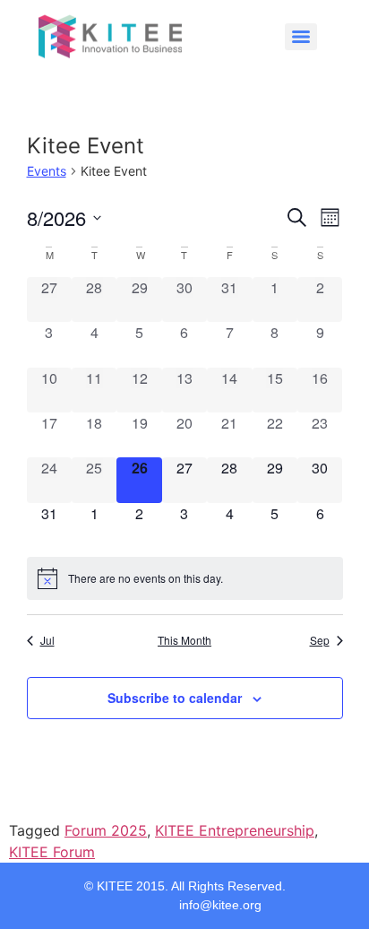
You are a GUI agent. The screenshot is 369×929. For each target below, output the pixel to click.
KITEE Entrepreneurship (234, 830)
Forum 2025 (105, 830)
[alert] (185, 578)
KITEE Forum (52, 852)
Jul (47, 640)
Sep (320, 640)
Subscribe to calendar (174, 698)
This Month (184, 640)
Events (46, 170)
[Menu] (301, 36)
